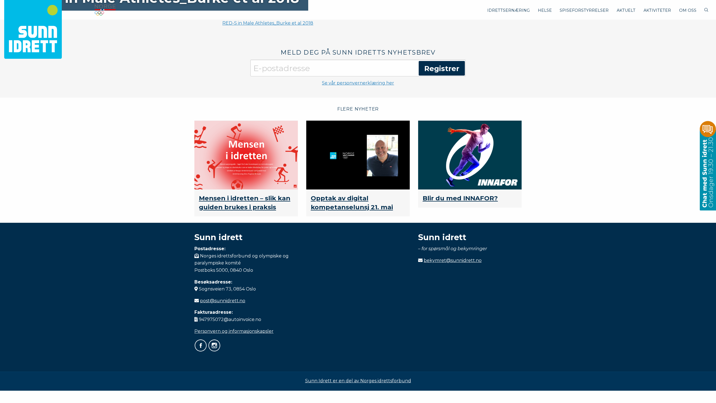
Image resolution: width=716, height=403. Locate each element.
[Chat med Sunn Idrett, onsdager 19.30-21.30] (707, 165)
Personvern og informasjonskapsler (234, 331)
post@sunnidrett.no (222, 300)
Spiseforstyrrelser (584, 10)
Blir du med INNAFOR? (460, 198)
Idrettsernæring (508, 10)
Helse (545, 10)
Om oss (687, 10)
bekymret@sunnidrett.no (453, 260)
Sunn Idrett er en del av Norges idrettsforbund (358, 380)
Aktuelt (626, 10)
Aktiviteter (657, 10)
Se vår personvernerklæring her (358, 83)
